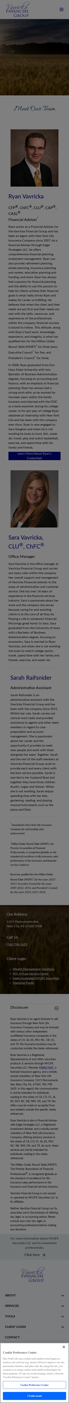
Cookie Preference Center (34, 1385)
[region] (34, 1373)
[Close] (64, 1347)
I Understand (34, 1395)
